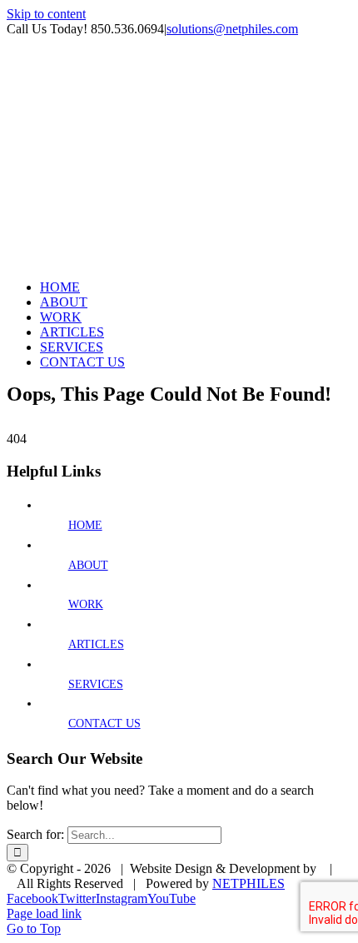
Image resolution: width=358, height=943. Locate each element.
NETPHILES (248, 883)
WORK (85, 604)
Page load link (44, 913)
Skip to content (46, 14)
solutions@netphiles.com (232, 29)
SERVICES (95, 684)
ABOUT (88, 565)
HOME (85, 525)
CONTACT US (104, 723)
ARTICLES (96, 644)
